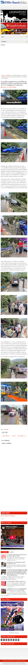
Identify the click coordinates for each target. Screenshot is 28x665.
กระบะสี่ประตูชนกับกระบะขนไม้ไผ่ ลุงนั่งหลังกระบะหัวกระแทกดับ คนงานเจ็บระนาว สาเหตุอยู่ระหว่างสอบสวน (14, 83)
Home (2, 75)
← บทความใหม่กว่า (5, 435)
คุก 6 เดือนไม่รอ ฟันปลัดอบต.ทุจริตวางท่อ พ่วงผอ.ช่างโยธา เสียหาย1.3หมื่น (17, 555)
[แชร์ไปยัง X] (5, 432)
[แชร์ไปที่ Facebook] (6, 432)
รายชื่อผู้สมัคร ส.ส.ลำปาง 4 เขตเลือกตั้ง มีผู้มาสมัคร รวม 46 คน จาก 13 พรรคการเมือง (17, 589)
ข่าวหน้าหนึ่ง (7, 75)
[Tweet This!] (6, 429)
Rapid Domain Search (21, 664)
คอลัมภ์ (11, 552)
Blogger (17, 633)
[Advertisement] (14, 60)
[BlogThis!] (4, 432)
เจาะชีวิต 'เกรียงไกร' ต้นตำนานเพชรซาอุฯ (16, 581)
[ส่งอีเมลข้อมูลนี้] (2, 432)
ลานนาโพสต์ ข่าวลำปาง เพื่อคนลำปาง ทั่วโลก (16, 660)
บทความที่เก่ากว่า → (22, 435)
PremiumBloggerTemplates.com (9, 664)
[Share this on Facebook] (4, 429)
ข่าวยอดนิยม (4, 552)
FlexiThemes (10, 662)
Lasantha (23, 662)
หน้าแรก (14, 435)
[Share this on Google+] (8, 429)
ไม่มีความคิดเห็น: (12, 87)
